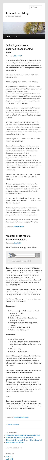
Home (8, 37)
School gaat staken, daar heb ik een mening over (19, 49)
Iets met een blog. (17, 13)
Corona (16, 36)
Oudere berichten (12, 425)
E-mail (16, 417)
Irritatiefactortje (19, 227)
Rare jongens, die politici (15, 442)
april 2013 (9, 459)
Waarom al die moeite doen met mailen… (18, 237)
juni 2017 (9, 456)
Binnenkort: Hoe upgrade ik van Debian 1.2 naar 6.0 (24, 440)
